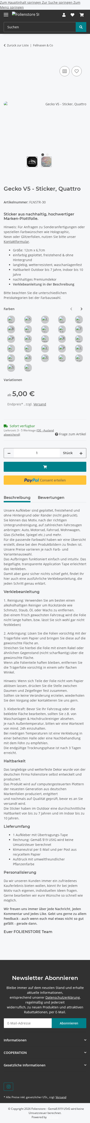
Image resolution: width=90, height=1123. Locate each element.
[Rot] (62, 339)
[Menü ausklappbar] (6, 13)
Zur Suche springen (57, 2)
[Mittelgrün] (45, 339)
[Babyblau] (11, 329)
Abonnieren (69, 1023)
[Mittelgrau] (62, 320)
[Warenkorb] (81, 14)
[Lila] (79, 349)
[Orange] (28, 349)
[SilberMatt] (45, 358)
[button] (64, 14)
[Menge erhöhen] (81, 453)
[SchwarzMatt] (28, 358)
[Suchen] (81, 27)
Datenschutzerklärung (62, 997)
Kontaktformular (16, 241)
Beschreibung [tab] (17, 497)
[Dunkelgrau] (79, 320)
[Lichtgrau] (45, 320)
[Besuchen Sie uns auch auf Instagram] (8, 1087)
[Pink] (62, 349)
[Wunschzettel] (72, 14)
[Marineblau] (45, 329)
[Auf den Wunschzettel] (77, 71)
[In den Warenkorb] (7, 59)
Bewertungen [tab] (51, 497)
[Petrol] (11, 339)
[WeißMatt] (11, 358)
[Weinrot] (79, 339)
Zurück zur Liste (18, 45)
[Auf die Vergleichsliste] (65, 71)
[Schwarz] (28, 320)
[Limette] (28, 339)
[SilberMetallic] (11, 368)
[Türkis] (79, 329)
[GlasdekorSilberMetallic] (28, 368)
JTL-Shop (52, 1117)
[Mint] (62, 329)
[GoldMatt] (62, 358)
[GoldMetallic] (79, 358)
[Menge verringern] (9, 453)
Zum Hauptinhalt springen (21, 2)
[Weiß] (11, 320)
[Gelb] (11, 349)
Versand (39, 404)
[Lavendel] (45, 349)
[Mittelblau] (28, 329)
